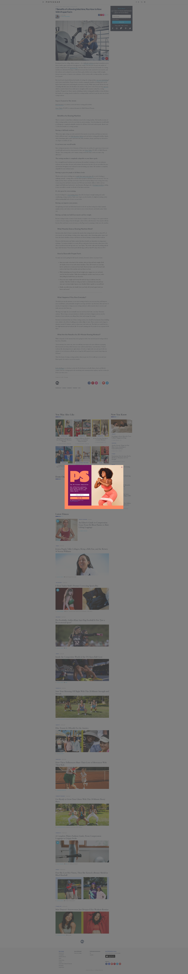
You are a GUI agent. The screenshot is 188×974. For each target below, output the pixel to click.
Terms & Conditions (74, 501)
